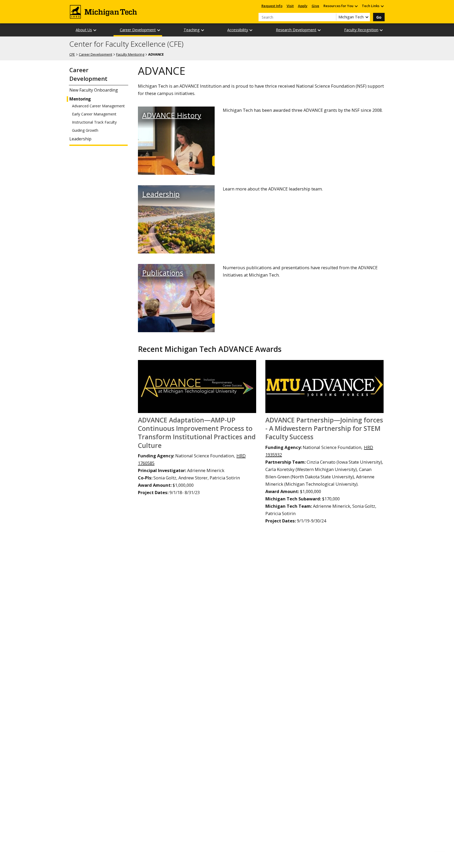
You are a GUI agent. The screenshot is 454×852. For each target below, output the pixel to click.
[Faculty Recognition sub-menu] (381, 30)
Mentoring (80, 99)
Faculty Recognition (361, 29)
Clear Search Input (332, 17)
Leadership (80, 139)
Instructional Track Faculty (94, 122)
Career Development (138, 29)
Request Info (271, 5)
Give (315, 5)
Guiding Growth (85, 130)
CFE (72, 54)
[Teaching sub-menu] (203, 30)
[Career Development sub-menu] (159, 30)
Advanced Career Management (98, 106)
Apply (302, 5)
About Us (84, 29)
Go (378, 17)
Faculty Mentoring (130, 54)
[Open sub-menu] (356, 6)
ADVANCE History (171, 115)
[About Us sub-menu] (95, 30)
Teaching (192, 29)
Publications (162, 273)
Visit (290, 5)
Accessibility (237, 29)
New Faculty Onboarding (93, 90)
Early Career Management (94, 114)
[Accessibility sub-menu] (251, 30)
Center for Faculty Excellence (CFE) (126, 44)
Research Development (296, 29)
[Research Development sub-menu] (319, 30)
